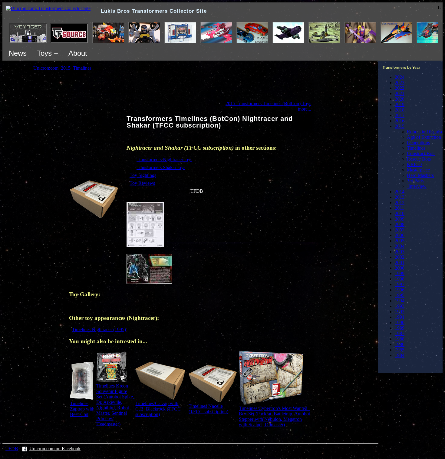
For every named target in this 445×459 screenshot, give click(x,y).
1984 (399, 355)
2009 (399, 218)
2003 (399, 251)
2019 (399, 104)
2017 (399, 115)
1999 (399, 273)
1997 (399, 284)
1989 (399, 328)
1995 (399, 295)
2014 (399, 191)
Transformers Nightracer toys (164, 159)
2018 (399, 109)
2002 (399, 257)
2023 (399, 82)
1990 (399, 322)
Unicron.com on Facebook (55, 448)
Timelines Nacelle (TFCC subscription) (208, 409)
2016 (399, 120)
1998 (399, 278)
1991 (399, 317)
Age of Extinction (424, 137)
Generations (418, 142)
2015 (399, 126)
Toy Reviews (142, 183)
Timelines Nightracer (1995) (99, 329)
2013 (399, 197)
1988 (399, 338)
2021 (399, 93)
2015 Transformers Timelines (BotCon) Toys (268, 103)
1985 (399, 349)
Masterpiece (418, 169)
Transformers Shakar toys (161, 167)
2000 (399, 268)
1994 (399, 300)
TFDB (196, 191)
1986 (399, 344)
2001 (399, 262)
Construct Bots (421, 153)
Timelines (416, 148)
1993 (399, 306)
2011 (399, 208)
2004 (399, 246)
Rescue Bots (419, 158)
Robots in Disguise (425, 131)
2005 (399, 240)
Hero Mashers (420, 175)
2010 (399, 213)
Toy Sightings (143, 175)
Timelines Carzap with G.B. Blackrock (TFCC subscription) (158, 409)
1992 (399, 311)
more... (304, 108)
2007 (399, 229)
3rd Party (415, 180)
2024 (399, 77)
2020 (399, 98)
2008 (399, 224)
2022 (399, 88)
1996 (399, 289)
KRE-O (414, 164)
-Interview (417, 186)
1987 (399, 333)
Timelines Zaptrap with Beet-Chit (82, 409)
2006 (399, 235)
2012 (399, 202)
